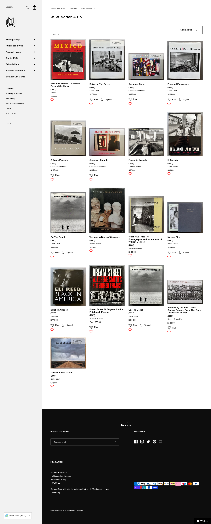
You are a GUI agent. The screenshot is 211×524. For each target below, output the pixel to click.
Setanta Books (69, 510)
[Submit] (27, 7)
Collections (73, 8)
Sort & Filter (186, 30)
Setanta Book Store (58, 8)
